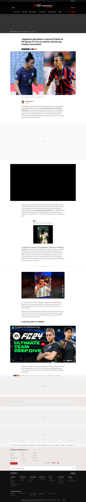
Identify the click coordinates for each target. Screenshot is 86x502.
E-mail (36, 49)
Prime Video (25, 31)
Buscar (73, 468)
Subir (72, 473)
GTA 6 (30, 31)
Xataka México (13, 493)
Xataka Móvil (13, 480)
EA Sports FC (57, 375)
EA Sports (51, 375)
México (12, 455)
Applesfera (12, 482)
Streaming (24, 460)
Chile (23, 453)
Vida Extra (21, 480)
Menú (13, 7)
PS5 (46, 375)
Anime (60, 12)
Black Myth (62, 445)
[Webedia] (13, 473)
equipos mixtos (57, 302)
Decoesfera (60, 480)
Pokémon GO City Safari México (41, 445)
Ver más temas (14, 463)
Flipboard (34, 49)
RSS (56, 463)
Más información (44, 500)
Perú (23, 455)
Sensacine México (33, 493)
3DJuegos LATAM (43, 6)
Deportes (35, 375)
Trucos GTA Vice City (69, 445)
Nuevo (72, 7)
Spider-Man (57, 445)
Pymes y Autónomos (71, 480)
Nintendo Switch (52, 12)
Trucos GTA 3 (51, 445)
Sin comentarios (26, 49)
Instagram (71, 12)
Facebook (66, 12)
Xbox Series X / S (41, 375)
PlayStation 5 (42, 12)
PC (31, 375)
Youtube (73, 12)
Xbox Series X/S (33, 12)
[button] (30, 101)
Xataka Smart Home (14, 484)
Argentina (12, 453)
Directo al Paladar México (42, 494)
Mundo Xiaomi (13, 485)
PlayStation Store (31, 445)
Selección (24, 12)
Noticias (28, 375)
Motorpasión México (52, 493)
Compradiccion (61, 482)
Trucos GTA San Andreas (22, 445)
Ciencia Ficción (36, 460)
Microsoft (24, 458)
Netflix (20, 31)
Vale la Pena (17, 12)
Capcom (34, 458)
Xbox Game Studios (14, 458)
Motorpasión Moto (52, 480)
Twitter (68, 12)
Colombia (35, 453)
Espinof (31, 480)
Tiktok (75, 12)
